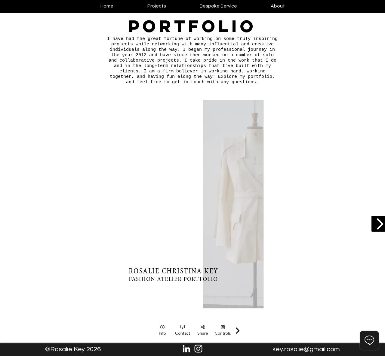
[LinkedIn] (186, 348)
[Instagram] (198, 348)
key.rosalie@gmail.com (306, 349)
